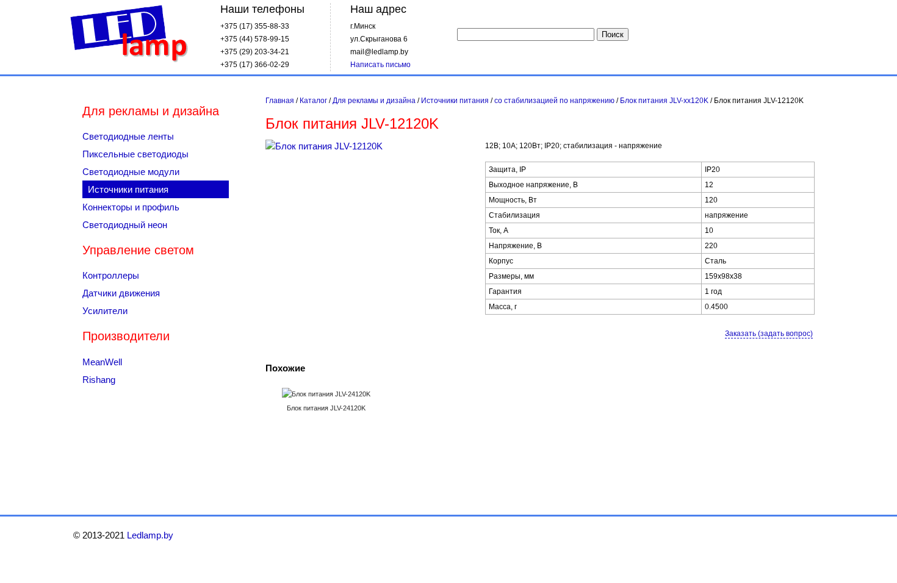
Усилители (105, 311)
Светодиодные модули (130, 171)
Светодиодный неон (124, 225)
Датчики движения (121, 293)
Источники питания (455, 100)
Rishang (98, 379)
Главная (279, 100)
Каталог (313, 100)
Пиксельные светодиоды (135, 154)
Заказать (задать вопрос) (769, 333)
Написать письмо (380, 64)
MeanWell (102, 362)
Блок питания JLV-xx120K (664, 100)
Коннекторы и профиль (130, 207)
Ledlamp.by (128, 34)
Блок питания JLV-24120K (326, 408)
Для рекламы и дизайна (374, 100)
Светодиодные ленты (128, 136)
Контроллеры (110, 275)
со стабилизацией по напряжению (554, 100)
